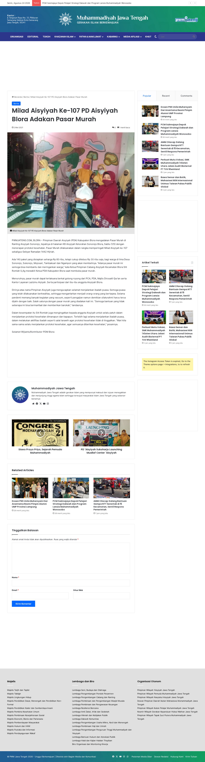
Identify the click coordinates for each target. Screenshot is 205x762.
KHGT (148, 36)
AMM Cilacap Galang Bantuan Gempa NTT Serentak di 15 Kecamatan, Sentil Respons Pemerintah (110, 505)
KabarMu (112, 36)
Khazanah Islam (63, 36)
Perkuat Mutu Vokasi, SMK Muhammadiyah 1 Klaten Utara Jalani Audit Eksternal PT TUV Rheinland (176, 164)
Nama (15, 577)
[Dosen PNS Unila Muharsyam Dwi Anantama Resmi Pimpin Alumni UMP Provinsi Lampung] (30, 488)
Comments (186, 95)
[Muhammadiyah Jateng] (102, 19)
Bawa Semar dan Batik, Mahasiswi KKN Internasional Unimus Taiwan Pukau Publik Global (176, 182)
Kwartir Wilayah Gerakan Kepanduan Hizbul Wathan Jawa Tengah (167, 711)
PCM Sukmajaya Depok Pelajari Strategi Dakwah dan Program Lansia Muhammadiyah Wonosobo (86, 3)
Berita (26, 97)
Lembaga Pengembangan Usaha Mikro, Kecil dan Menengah (100, 722)
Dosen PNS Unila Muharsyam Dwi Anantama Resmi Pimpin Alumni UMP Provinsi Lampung (30, 504)
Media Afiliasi (131, 36)
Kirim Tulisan (191, 756)
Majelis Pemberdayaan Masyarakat (23, 722)
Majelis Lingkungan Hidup (19, 697)
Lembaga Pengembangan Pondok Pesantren (93, 693)
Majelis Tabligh (14, 693)
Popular (147, 95)
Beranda (18, 97)
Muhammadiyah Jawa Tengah (53, 388)
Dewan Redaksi (161, 756)
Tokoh (46, 36)
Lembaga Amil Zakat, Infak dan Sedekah (90, 711)
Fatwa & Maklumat (90, 36)
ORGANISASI (16, 36)
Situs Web (78, 590)
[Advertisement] (102, 65)
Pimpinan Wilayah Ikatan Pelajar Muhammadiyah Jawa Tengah (165, 708)
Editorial (33, 36)
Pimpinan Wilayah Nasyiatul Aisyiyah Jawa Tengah (160, 697)
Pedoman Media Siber (142, 756)
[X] (40, 403)
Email (15, 590)
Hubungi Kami (176, 756)
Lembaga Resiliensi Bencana (85, 708)
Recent (166, 95)
